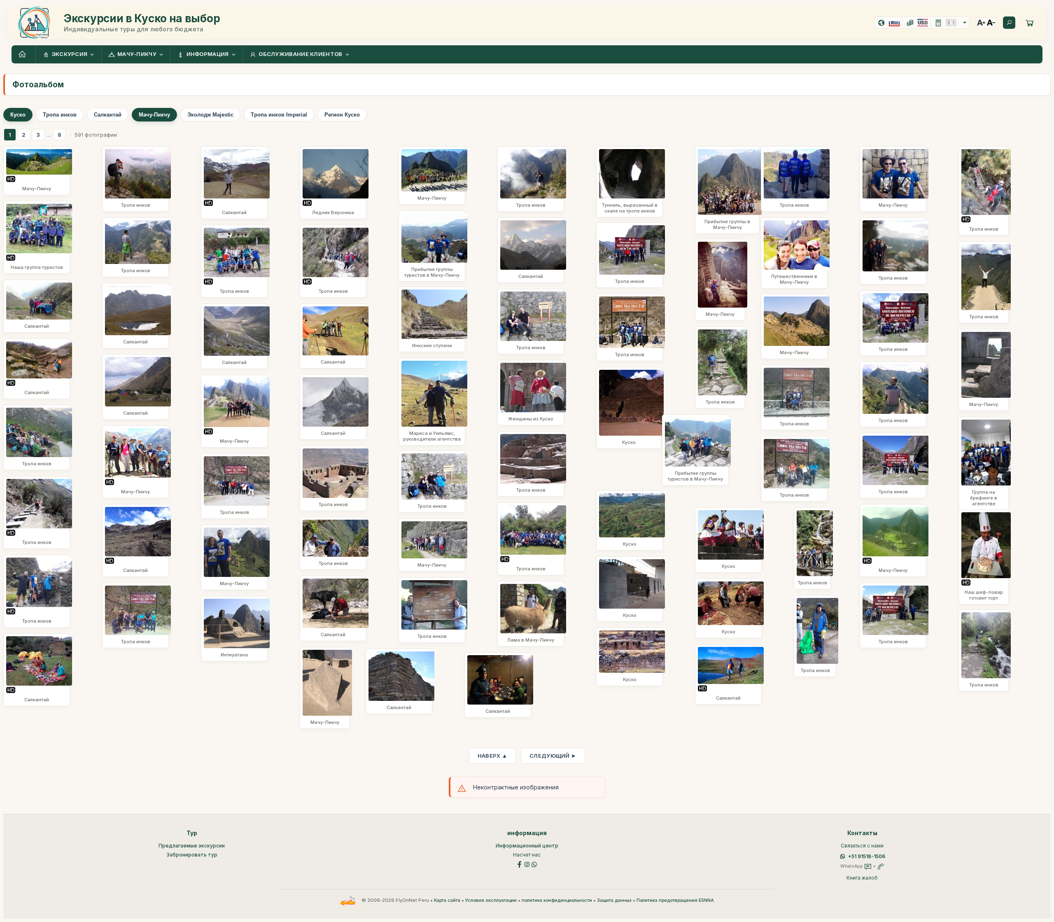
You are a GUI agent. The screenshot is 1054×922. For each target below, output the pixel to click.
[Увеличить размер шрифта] (981, 23)
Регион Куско (342, 115)
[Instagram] (527, 864)
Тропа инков (60, 115)
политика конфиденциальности (557, 900)
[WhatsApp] (534, 864)
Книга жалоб (862, 878)
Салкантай (107, 115)
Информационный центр (527, 846)
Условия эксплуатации (491, 900)
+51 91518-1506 (866, 856)
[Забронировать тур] (1030, 23)
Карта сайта (447, 900)
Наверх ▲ (492, 755)
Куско (18, 115)
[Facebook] (519, 864)
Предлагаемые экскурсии (192, 846)
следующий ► (552, 755)
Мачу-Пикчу (154, 115)
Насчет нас (527, 855)
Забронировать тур (191, 855)
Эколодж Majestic (210, 115)
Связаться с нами (862, 846)
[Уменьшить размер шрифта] (991, 23)
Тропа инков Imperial (279, 115)
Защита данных (614, 900)
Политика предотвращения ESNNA (675, 900)
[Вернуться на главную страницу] (23, 54)
